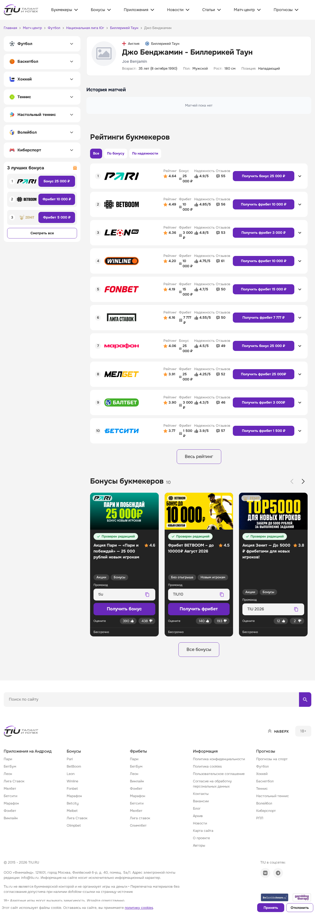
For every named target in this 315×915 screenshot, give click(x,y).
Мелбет (10, 788)
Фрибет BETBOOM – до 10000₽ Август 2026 (191, 548)
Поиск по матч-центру (22, 711)
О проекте (201, 838)
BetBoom (74, 766)
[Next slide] (303, 481)
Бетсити (10, 796)
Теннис (262, 788)
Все (96, 153)
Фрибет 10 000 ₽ (57, 199)
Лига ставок (140, 818)
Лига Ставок (14, 781)
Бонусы (119, 577)
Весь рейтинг (199, 456)
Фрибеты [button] (138, 751)
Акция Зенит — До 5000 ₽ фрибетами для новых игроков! (266, 551)
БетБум (10, 766)
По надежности (145, 153)
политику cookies (139, 907)
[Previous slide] (291, 481)
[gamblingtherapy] (302, 897)
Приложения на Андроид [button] (27, 751)
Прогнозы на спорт (272, 759)
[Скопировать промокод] (147, 595)
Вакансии (201, 801)
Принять (271, 907)
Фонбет (10, 810)
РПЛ (259, 818)
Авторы (199, 845)
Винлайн (11, 818)
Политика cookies (207, 766)
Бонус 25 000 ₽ (57, 181)
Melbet (72, 810)
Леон (8, 774)
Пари (8, 759)
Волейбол (264, 803)
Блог (197, 808)
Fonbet (72, 788)
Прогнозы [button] (265, 751)
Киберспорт (266, 810)
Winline (72, 781)
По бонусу (115, 153)
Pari (70, 759)
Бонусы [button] (74, 751)
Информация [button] (205, 751)
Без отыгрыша (182, 577)
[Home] (21, 731)
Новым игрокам (213, 577)
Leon (71, 774)
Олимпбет (138, 825)
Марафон (11, 803)
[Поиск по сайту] (305, 699)
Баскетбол (265, 781)
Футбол (262, 766)
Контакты (201, 793)
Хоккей (262, 774)
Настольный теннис (272, 796)
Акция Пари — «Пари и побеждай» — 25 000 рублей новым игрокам (116, 551)
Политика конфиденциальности (219, 759)
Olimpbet (74, 825)
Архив (198, 816)
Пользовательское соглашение (219, 774)
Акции (101, 577)
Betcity (73, 803)
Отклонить (300, 907)
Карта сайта (203, 830)
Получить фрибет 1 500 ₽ (263, 430)
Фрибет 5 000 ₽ (57, 217)
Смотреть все (42, 233)
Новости (200, 823)
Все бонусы (199, 649)
